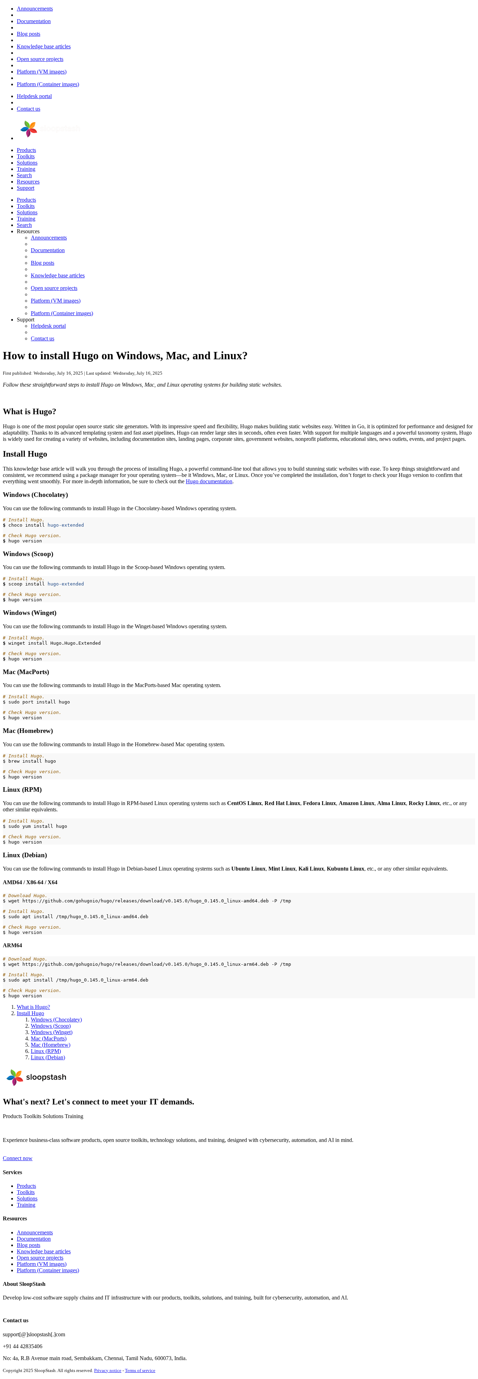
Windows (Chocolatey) (56, 1020)
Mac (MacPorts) (48, 1038)
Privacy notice (107, 1370)
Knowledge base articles (44, 46)
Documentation (34, 21)
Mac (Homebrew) (50, 1045)
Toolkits (26, 156)
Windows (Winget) (51, 1032)
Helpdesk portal (34, 96)
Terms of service (140, 1370)
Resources (28, 182)
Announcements (35, 9)
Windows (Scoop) (51, 1026)
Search (24, 175)
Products (26, 150)
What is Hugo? (33, 1007)
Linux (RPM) (46, 1051)
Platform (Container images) (48, 84)
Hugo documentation (209, 481)
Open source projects (40, 59)
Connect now (18, 1158)
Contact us (28, 109)
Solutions (27, 163)
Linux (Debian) (48, 1057)
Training (26, 169)
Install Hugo (30, 1013)
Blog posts (28, 34)
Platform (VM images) (41, 72)
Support (25, 188)
